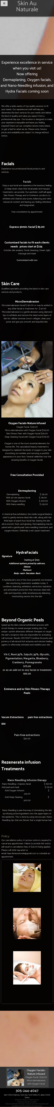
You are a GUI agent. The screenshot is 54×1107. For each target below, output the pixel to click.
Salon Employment (26, 1106)
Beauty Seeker (38, 1106)
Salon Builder (15, 1106)
